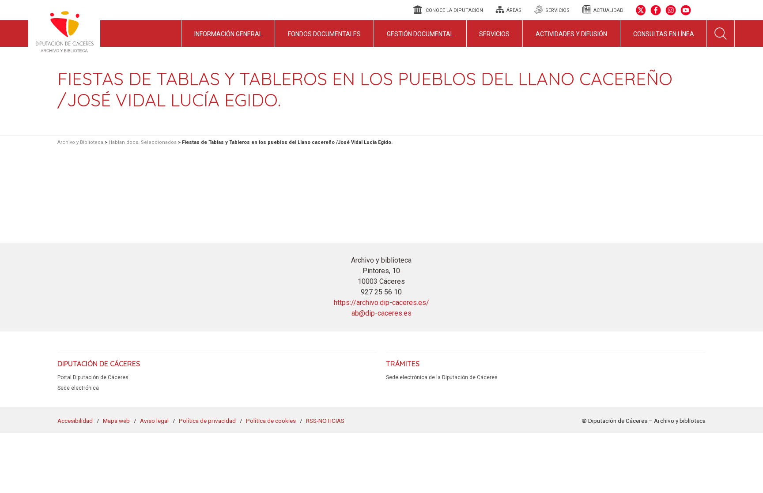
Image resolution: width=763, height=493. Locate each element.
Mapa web (116, 420)
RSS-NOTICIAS (325, 420)
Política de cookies (271, 420)
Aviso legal (154, 420)
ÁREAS (513, 10)
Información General (228, 34)
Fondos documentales (324, 34)
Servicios (494, 34)
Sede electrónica (78, 388)
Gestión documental (420, 34)
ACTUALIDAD (608, 10)
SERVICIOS (557, 10)
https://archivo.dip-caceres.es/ (381, 302)
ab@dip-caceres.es (381, 313)
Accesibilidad (75, 420)
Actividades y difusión (571, 34)
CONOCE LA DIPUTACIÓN (454, 10)
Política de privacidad (207, 420)
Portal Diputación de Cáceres (92, 377)
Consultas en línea (663, 34)
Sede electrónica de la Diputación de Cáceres (442, 377)
